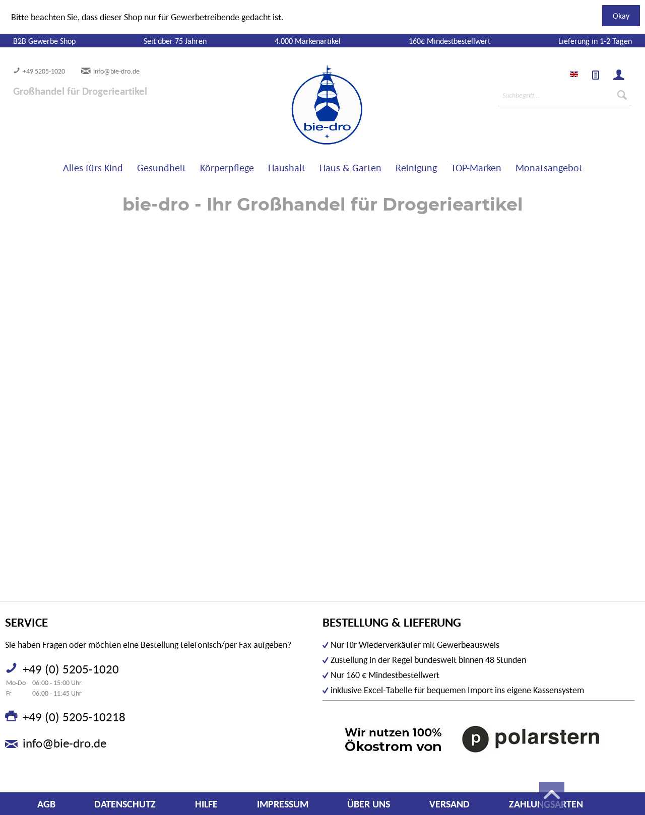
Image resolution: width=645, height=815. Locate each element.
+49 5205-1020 (44, 71)
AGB (46, 803)
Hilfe (206, 803)
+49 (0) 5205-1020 (71, 669)
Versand (449, 803)
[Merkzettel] (596, 75)
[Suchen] (622, 95)
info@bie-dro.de (116, 71)
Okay (621, 16)
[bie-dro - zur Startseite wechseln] (296, 105)
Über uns (368, 803)
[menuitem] (596, 75)
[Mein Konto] (618, 75)
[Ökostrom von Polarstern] (478, 739)
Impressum (282, 803)
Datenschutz (125, 803)
